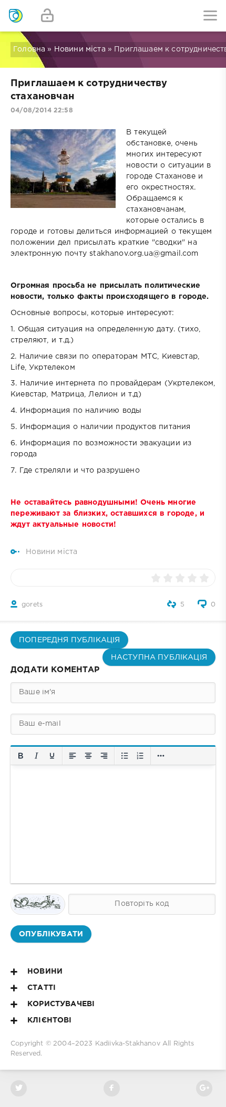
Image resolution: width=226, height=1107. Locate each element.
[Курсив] (36, 756)
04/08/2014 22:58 (42, 110)
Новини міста (80, 49)
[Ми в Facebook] (112, 1088)
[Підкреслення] (52, 756)
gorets (32, 605)
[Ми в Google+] (204, 1088)
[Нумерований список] (140, 756)
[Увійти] (47, 16)
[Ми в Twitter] (19, 1088)
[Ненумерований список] (124, 756)
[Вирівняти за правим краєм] (104, 756)
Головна (29, 49)
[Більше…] (161, 756)
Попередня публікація (69, 640)
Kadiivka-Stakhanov (127, 1044)
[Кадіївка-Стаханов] (16, 16)
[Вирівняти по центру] (88, 756)
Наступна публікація (159, 657)
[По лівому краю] (72, 756)
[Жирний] (20, 756)
